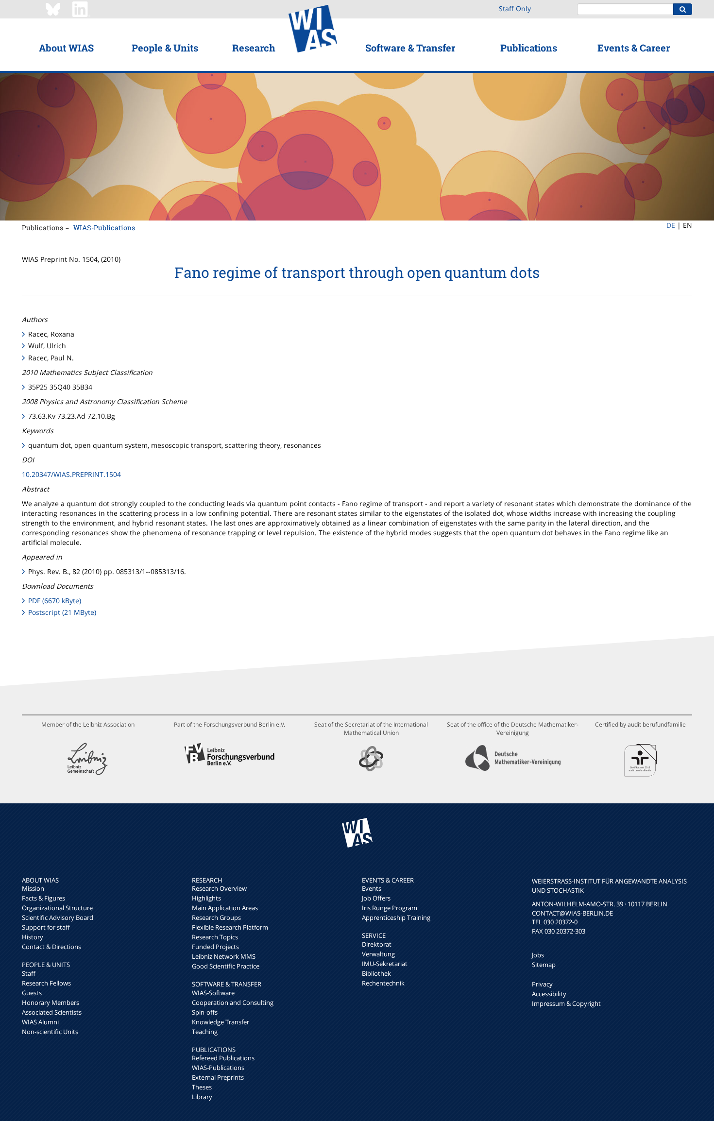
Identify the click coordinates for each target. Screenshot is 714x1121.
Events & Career (633, 47)
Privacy (542, 984)
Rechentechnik (383, 983)
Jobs (538, 955)
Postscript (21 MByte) (62, 612)
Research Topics (215, 937)
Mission (33, 888)
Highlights (206, 898)
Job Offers (376, 898)
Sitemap (544, 964)
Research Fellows (46, 983)
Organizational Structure (57, 907)
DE (670, 225)
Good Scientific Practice (225, 966)
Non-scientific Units (50, 1031)
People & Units (165, 47)
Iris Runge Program (389, 907)
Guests (32, 992)
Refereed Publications (223, 1057)
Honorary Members (50, 1002)
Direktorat (376, 944)
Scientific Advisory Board (57, 917)
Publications (528, 47)
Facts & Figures (43, 898)
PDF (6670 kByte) (54, 600)
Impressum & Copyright (566, 1003)
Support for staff (46, 927)
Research (253, 47)
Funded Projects (215, 946)
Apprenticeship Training (396, 917)
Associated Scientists (52, 1012)
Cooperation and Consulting (232, 1002)
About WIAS (66, 47)
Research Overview (219, 888)
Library (202, 1096)
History (32, 937)
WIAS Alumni (40, 1022)
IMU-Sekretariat (385, 963)
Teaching (205, 1031)
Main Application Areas (225, 907)
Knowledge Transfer (220, 1022)
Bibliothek (376, 973)
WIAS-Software (213, 992)
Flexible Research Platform (230, 927)
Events (371, 888)
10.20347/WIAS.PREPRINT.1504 (71, 474)
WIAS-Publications (104, 227)
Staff (28, 973)
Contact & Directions (51, 946)
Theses (202, 1087)
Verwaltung (378, 954)
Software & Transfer (410, 47)
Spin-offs (205, 1012)
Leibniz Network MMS (223, 956)
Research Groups (216, 917)
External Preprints (218, 1077)
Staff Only (515, 8)
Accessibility (549, 993)
